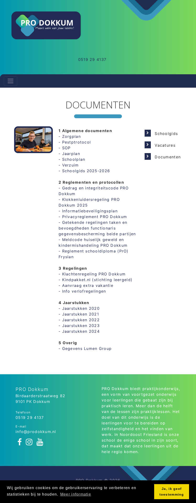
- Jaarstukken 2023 (79, 325)
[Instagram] (29, 442)
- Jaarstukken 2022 (79, 319)
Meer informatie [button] (75, 494)
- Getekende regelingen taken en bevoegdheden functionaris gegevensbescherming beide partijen (97, 228)
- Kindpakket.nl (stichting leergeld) (95, 279)
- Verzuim (69, 165)
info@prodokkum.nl (36, 431)
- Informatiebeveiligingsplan (88, 211)
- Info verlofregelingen (82, 291)
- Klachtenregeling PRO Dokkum (92, 274)
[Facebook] (20, 442)
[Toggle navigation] (10, 81)
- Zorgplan (70, 136)
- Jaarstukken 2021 (79, 314)
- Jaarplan (69, 153)
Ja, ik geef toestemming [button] (171, 491)
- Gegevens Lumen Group (85, 348)
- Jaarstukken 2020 (79, 308)
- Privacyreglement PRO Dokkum (93, 216)
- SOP (65, 147)
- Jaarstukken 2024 (79, 331)
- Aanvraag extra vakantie (86, 285)
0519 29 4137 (92, 59)
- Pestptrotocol (75, 142)
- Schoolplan (72, 159)
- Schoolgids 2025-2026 (84, 170)
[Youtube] (40, 442)
